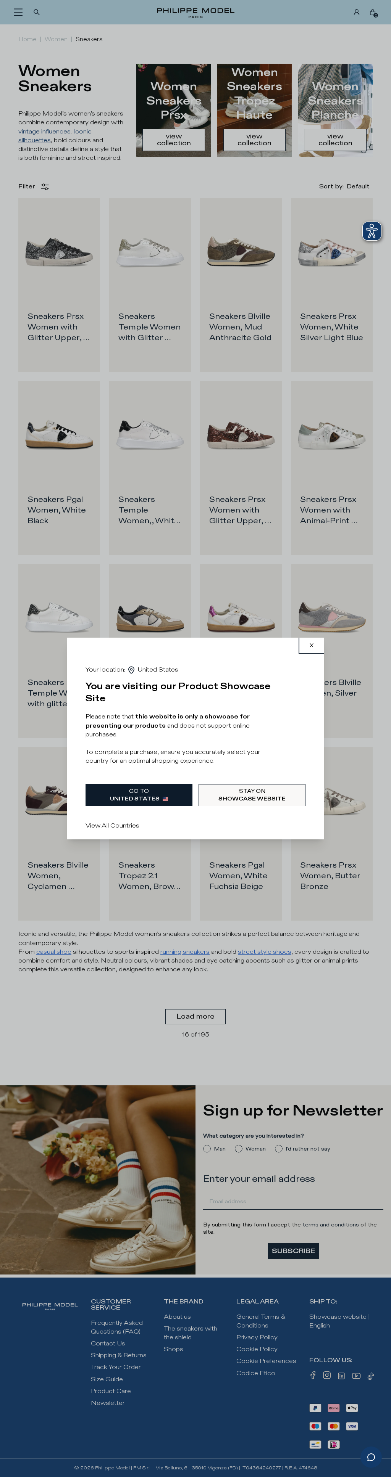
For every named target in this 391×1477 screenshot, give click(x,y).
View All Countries (112, 826)
